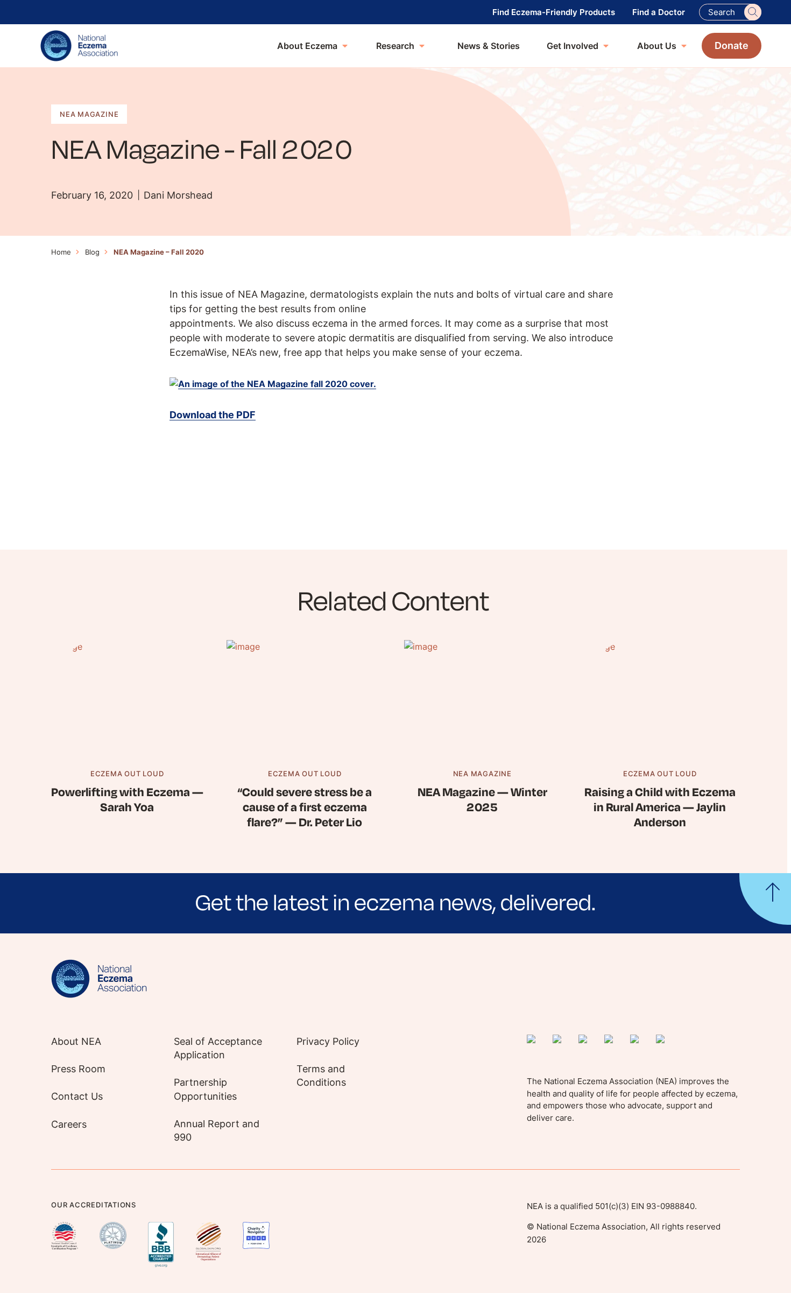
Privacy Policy (327, 1041)
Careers (69, 1124)
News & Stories (488, 45)
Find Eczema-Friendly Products (553, 12)
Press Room (78, 1068)
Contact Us (77, 1096)
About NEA (76, 1041)
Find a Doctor (658, 12)
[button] (395, 903)
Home (61, 252)
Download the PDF (213, 414)
